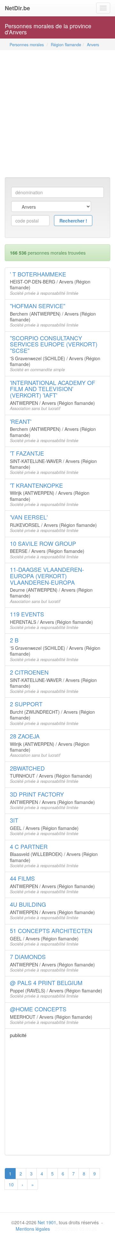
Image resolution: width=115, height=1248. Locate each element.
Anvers (93, 45)
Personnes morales (27, 45)
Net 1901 (47, 1222)
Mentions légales (33, 1229)
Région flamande (66, 45)
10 (11, 1184)
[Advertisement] (57, 114)
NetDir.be (17, 8)
